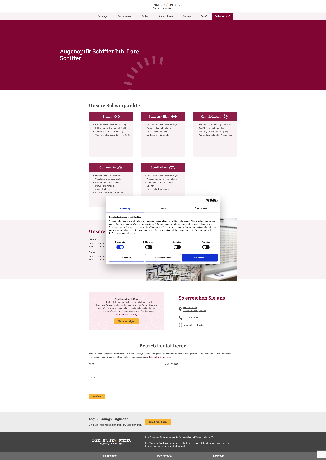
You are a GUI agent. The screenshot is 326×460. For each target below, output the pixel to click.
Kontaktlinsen (166, 16)
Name (91, 364)
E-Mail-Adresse (171, 364)
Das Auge (102, 16)
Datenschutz (164, 455)
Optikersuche (221, 16)
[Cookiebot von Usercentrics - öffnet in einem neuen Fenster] (206, 200)
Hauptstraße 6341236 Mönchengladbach (194, 309)
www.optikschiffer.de (193, 325)
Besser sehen (124, 16)
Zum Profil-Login (158, 421)
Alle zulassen (200, 258)
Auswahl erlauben (163, 258)
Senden (97, 396)
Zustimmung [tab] (125, 208)
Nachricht (93, 377)
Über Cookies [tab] (201, 208)
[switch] (148, 247)
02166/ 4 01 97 (191, 317)
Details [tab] (163, 208)
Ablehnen (126, 258)
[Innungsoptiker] (163, 6)
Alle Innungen (109, 455)
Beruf (204, 16)
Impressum (218, 455)
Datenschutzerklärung (126, 314)
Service (187, 16)
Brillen (145, 16)
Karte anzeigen (126, 321)
